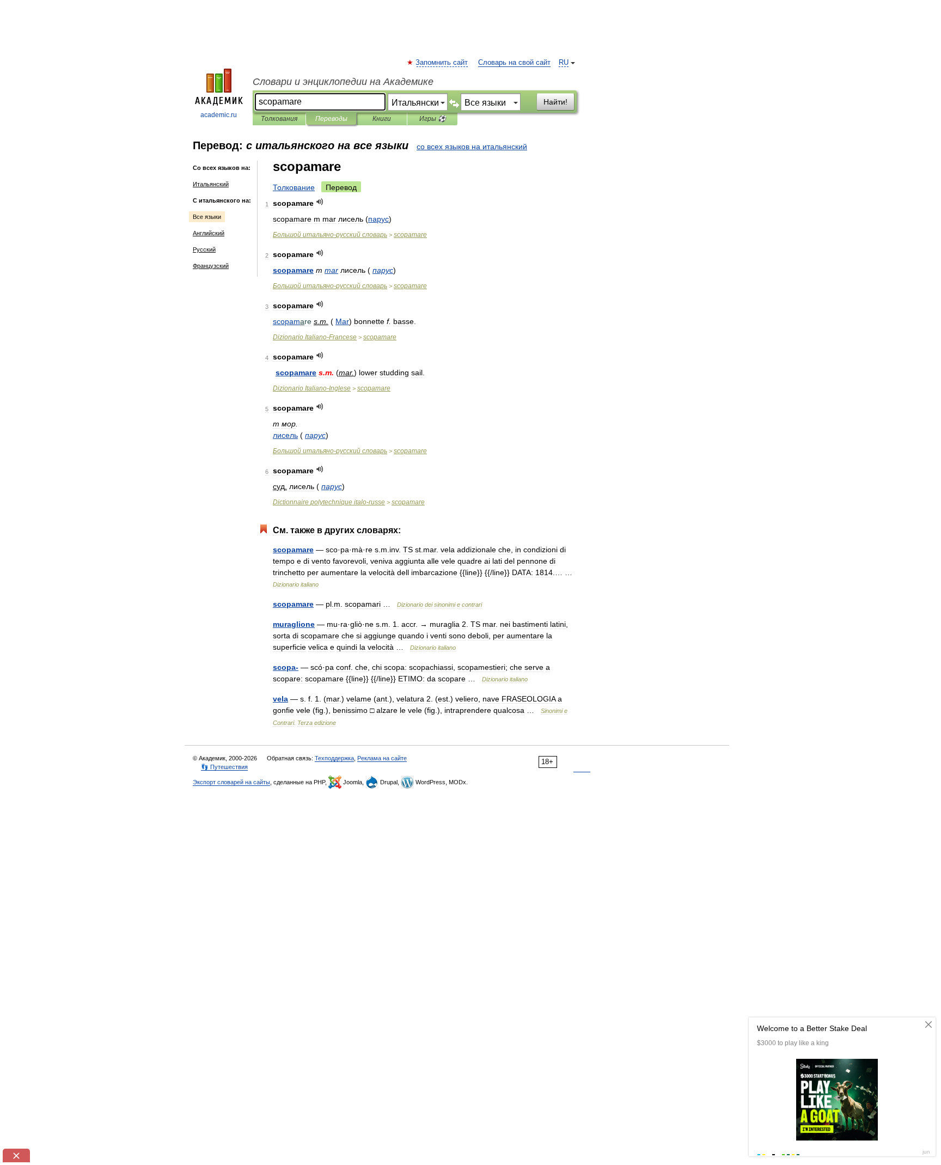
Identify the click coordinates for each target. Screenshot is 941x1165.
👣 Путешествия (224, 767)
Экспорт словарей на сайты (231, 782)
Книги (381, 119)
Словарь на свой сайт (514, 62)
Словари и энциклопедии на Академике (343, 81)
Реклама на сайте (382, 758)
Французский (211, 266)
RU (564, 62)
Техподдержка (334, 758)
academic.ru (218, 115)
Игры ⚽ (432, 119)
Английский (208, 233)
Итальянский (211, 184)
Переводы (331, 119)
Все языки (207, 217)
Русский (204, 249)
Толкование (294, 187)
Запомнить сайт (442, 62)
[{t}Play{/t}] (320, 202)
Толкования (279, 119)
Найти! (555, 101)
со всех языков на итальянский (472, 146)
